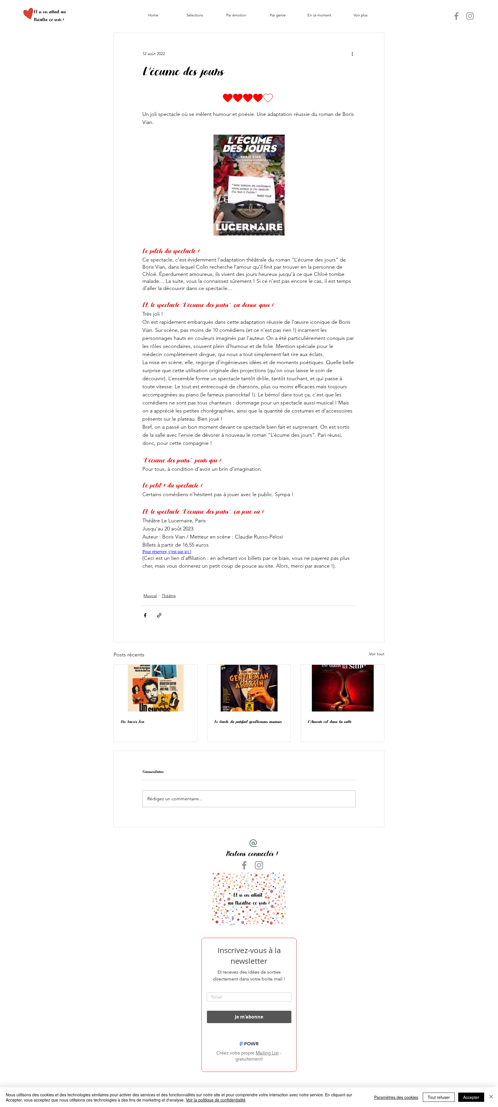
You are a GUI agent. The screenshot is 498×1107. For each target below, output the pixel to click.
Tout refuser (439, 1097)
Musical (150, 595)
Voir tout (376, 653)
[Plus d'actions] (352, 53)
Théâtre (169, 595)
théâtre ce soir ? (49, 19)
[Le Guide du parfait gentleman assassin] (249, 688)
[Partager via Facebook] (145, 615)
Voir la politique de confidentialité (216, 1100)
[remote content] (249, 98)
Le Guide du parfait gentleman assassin (248, 721)
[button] (195, 15)
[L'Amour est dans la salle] (342, 688)
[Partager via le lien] (159, 615)
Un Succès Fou (132, 721)
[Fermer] (491, 1097)
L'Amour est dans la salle (330, 721)
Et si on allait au (50, 12)
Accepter (471, 1097)
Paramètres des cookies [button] (396, 1097)
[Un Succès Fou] (155, 688)
